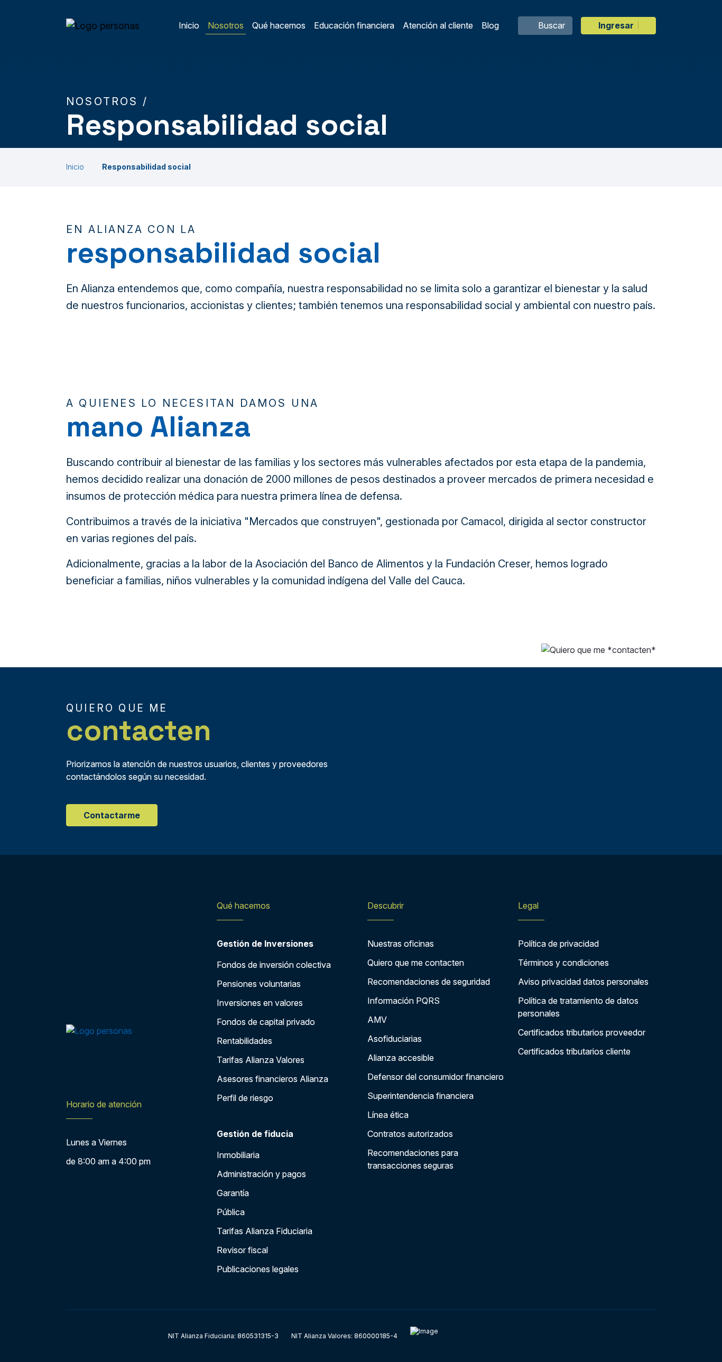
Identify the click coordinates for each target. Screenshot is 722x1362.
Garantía (233, 1193)
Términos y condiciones (563, 962)
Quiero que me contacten (415, 962)
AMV (377, 1019)
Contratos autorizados (410, 1133)
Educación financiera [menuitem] (354, 25)
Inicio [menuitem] (189, 25)
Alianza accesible (400, 1057)
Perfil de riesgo (245, 1098)
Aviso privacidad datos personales (583, 981)
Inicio (75, 166)
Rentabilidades (244, 1041)
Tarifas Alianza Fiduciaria (264, 1231)
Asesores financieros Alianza (272, 1079)
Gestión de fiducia (255, 1133)
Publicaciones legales (258, 1269)
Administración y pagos (261, 1174)
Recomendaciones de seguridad (428, 981)
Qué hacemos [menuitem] (279, 25)
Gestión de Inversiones (265, 943)
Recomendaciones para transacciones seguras (412, 1159)
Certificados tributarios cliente (574, 1051)
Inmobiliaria (238, 1155)
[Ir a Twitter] (94, 1071)
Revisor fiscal (242, 1250)
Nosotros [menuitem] (226, 25)
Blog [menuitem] (490, 25)
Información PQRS (403, 1000)
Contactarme (112, 815)
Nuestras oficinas (400, 943)
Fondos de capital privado (266, 1021)
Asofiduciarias (394, 1038)
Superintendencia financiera (420, 1095)
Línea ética (388, 1114)
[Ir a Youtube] (114, 1071)
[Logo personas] (103, 25)
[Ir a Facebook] (73, 1071)
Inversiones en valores (260, 1002)
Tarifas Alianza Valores (260, 1060)
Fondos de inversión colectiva (274, 964)
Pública (231, 1212)
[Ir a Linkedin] (137, 1071)
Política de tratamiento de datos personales (578, 1007)
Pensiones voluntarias (259, 983)
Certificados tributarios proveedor (581, 1032)
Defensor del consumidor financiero (435, 1076)
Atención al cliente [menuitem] (438, 25)
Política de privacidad (558, 943)
